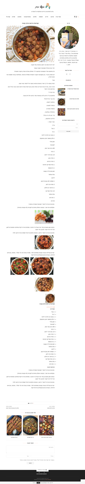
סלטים (34, 16)
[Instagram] (76, 17)
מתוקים (19, 16)
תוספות (41, 16)
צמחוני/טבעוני (27, 16)
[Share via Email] (28, 403)
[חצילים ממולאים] (14, 425)
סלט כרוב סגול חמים (74, 98)
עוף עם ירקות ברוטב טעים (46, 437)
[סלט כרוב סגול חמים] (61, 102)
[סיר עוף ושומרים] (30, 425)
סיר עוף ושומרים (30, 437)
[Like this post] (32, 403)
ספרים (13, 16)
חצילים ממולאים (14, 437)
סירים (46, 16)
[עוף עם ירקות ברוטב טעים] (46, 425)
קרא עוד (34, 482)
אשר (38, 482)
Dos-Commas (48, 479)
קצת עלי (8, 16)
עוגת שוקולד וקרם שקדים (73, 88)
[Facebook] (74, 17)
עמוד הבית (58, 16)
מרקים (52, 16)
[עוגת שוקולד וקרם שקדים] (61, 92)
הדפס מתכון (50, 307)
